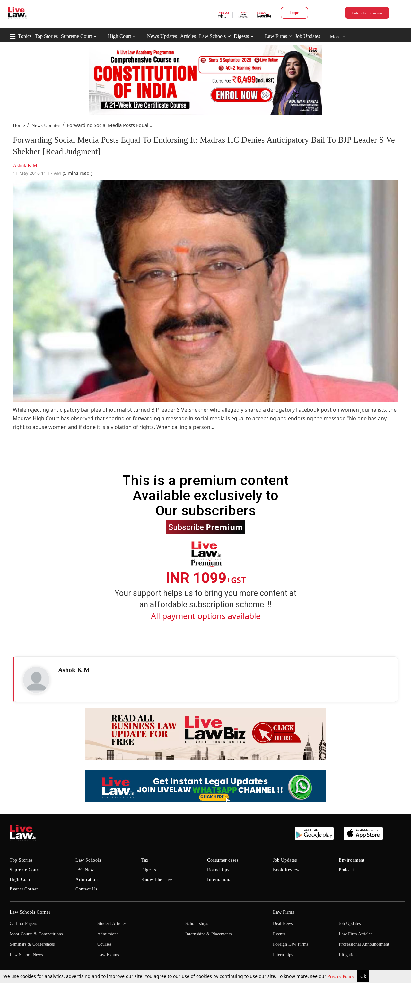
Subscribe (205, 526)
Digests (241, 36)
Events (279, 934)
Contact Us (86, 889)
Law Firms (276, 36)
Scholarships (196, 923)
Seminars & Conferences (32, 944)
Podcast (346, 869)
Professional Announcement (364, 944)
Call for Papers (23, 923)
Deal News (283, 923)
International (220, 879)
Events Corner (24, 889)
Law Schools (212, 36)
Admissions (107, 934)
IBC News (85, 869)
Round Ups (218, 869)
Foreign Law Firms (290, 944)
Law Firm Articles (355, 934)
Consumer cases (222, 860)
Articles (188, 36)
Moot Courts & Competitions (36, 934)
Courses (104, 944)
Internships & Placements (208, 934)
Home (19, 125)
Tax (145, 860)
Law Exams (108, 954)
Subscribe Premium (367, 13)
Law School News (26, 954)
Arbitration (86, 879)
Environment (352, 860)
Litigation (348, 954)
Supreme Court (76, 36)
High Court (119, 36)
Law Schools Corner (30, 912)
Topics (24, 36)
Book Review (286, 869)
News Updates (162, 36)
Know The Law (156, 879)
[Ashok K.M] (36, 680)
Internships (283, 954)
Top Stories (46, 36)
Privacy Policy (341, 976)
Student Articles (111, 923)
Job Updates (307, 36)
